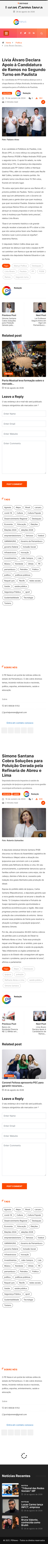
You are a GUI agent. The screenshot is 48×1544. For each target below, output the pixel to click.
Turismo (7, 603)
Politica (35, 569)
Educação (21, 524)
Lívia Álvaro (10, 271)
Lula (39, 558)
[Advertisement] (24, 639)
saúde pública (21, 586)
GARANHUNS (10, 541)
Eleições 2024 (10, 530)
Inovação (25, 552)
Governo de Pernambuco (31, 541)
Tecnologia (28, 597)
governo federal (11, 547)
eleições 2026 (27, 530)
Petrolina (24, 569)
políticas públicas (22, 575)
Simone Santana (12, 985)
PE (39, 564)
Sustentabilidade (11, 597)
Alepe (18, 507)
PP (33, 271)
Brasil (27, 507)
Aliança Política (20, 266)
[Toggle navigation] (6, 33)
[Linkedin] (34, 33)
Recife (22, 581)
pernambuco (9, 569)
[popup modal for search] (41, 33)
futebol (41, 535)
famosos (29, 535)
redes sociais (35, 581)
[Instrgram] (29, 33)
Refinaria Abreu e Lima (14, 980)
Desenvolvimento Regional (15, 518)
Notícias (25, 1502)
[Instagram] (24, 730)
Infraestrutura (10, 552)
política (7, 575)
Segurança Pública (12, 592)
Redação (27, 93)
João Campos (27, 558)
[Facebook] (4, 730)
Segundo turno (22, 277)
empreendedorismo (12, 535)
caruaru (38, 507)
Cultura (20, 513)
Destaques (36, 266)
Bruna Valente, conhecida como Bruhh (30, 1522)
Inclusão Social (29, 547)
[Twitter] (25, 33)
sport (27, 592)
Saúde (7, 586)
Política (19, 42)
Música (7, 564)
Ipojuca (6, 794)
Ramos (8, 277)
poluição (19, 974)
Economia (8, 524)
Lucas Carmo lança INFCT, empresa (32, 1506)
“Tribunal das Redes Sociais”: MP (32, 1489)
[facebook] (20, 33)
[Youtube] (30, 730)
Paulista (23, 271)
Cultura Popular (34, 513)
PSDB (41, 271)
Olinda (30, 564)
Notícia (8, 374)
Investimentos (10, 558)
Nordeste (19, 564)
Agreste (7, 507)
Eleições (34, 524)
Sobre (4, 699)
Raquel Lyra (9, 581)
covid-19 (8, 513)
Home (8, 42)
